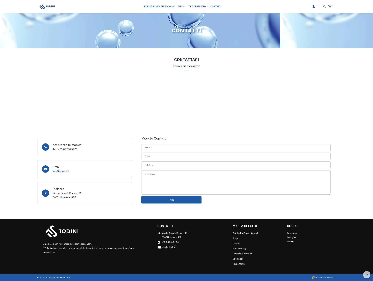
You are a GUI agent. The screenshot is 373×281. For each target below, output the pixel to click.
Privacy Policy (239, 248)
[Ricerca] (322, 6)
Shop (181, 6)
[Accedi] (313, 6)
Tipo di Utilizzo (197, 6)
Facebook (292, 233)
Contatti (215, 6)
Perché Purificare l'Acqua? (159, 6)
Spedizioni (238, 258)
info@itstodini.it (61, 171)
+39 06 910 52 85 (170, 242)
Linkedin (291, 241)
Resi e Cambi (239, 264)
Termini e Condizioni (242, 253)
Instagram (291, 237)
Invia (171, 199)
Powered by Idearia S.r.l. (325, 277)
